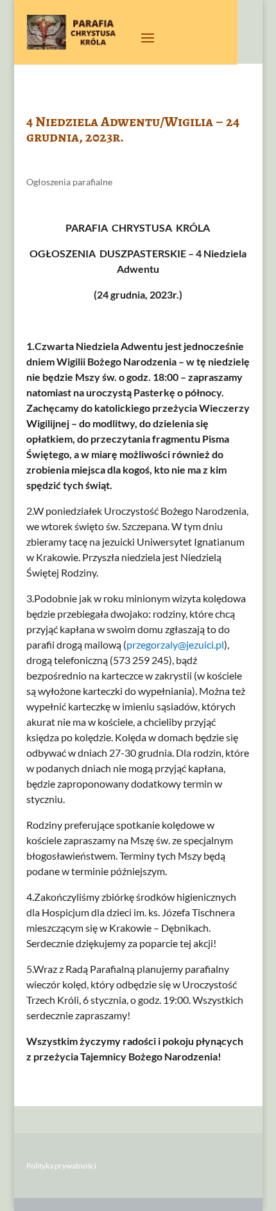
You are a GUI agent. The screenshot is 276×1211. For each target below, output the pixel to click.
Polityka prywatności (61, 1165)
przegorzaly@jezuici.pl (175, 644)
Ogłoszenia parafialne (69, 181)
